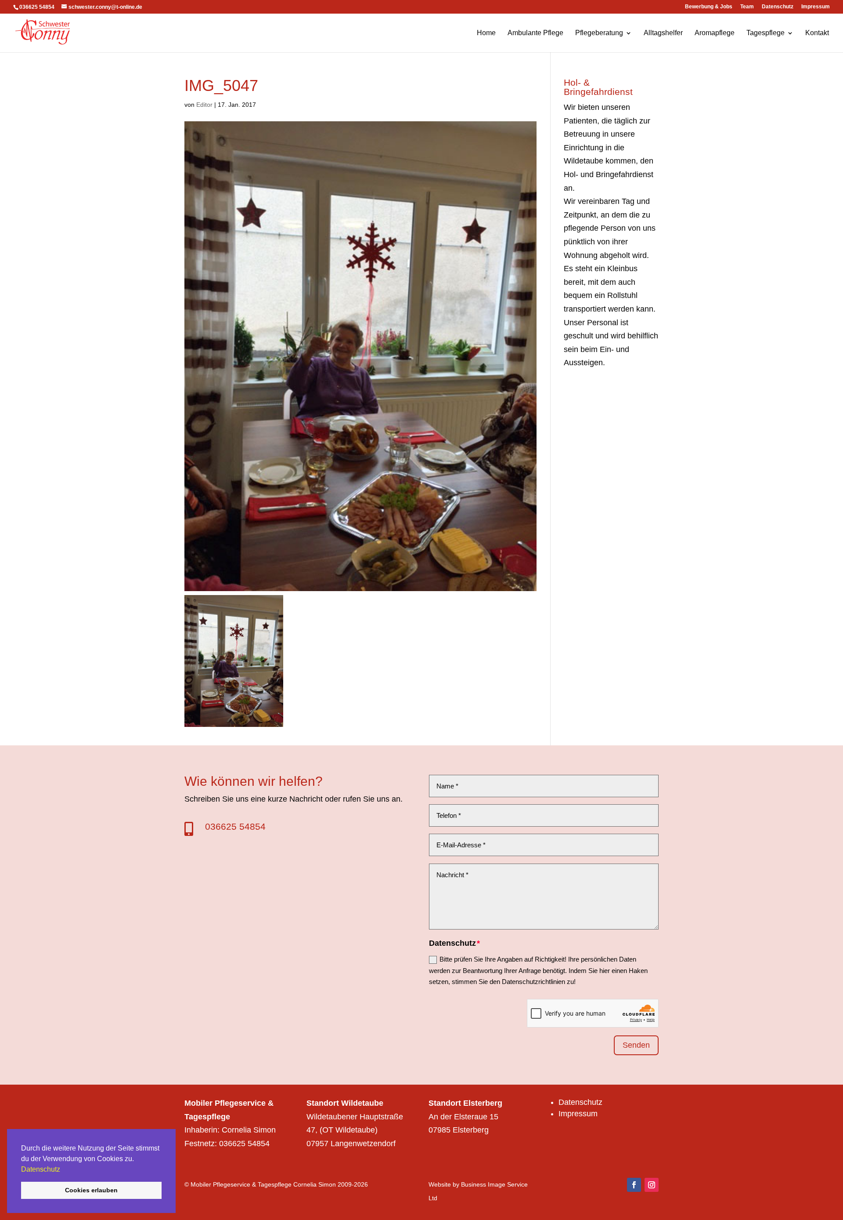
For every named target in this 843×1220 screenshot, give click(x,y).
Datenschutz (40, 1169)
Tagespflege (765, 33)
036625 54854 (235, 826)
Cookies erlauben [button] (91, 1190)
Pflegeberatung (599, 33)
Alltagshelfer (663, 33)
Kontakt (817, 33)
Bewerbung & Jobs (708, 7)
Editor (204, 104)
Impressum (815, 7)
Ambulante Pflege (535, 33)
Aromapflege (715, 33)
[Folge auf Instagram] (652, 1185)
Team (747, 7)
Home (486, 33)
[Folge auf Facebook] (634, 1185)
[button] (63, 1170)
